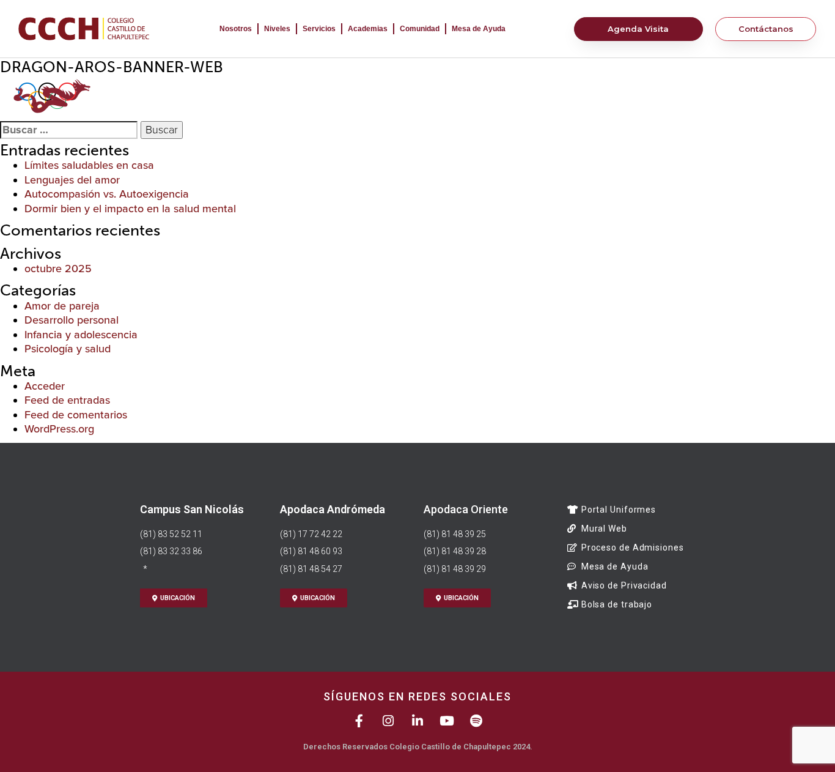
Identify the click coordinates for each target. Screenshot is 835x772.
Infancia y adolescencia (81, 334)
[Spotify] (476, 720)
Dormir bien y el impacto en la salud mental (130, 208)
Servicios (319, 28)
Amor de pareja (62, 306)
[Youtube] (447, 720)
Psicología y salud (67, 348)
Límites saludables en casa (89, 165)
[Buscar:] (69, 130)
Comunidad (420, 28)
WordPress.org (59, 429)
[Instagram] (388, 720)
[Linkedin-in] (417, 720)
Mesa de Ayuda (479, 28)
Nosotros (235, 28)
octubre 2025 (58, 268)
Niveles (277, 28)
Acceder (44, 386)
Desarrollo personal (71, 320)
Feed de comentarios (75, 414)
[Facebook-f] (359, 720)
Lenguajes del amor (72, 180)
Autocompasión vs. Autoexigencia (106, 194)
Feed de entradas (67, 400)
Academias (368, 28)
